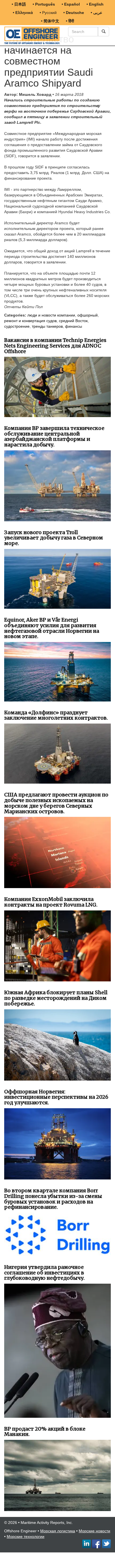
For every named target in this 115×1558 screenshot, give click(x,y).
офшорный (87, 315)
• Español (71, 4)
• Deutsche (73, 12)
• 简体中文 (50, 21)
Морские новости (94, 1531)
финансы (73, 326)
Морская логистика (57, 1531)
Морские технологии (25, 1536)
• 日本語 (19, 4)
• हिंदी (70, 21)
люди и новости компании (51, 315)
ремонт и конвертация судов (30, 320)
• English (95, 4)
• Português (44, 4)
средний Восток (73, 320)
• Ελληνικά (23, 12)
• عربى (96, 12)
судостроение (17, 326)
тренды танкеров (47, 326)
